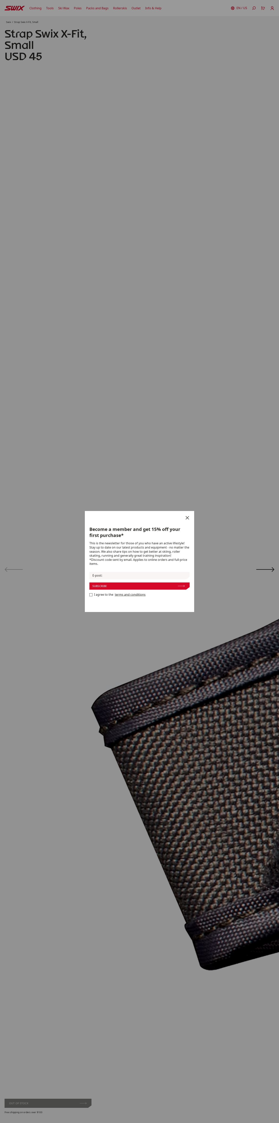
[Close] (187, 518)
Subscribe (99, 586)
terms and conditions (130, 595)
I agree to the (120, 595)
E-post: (97, 576)
